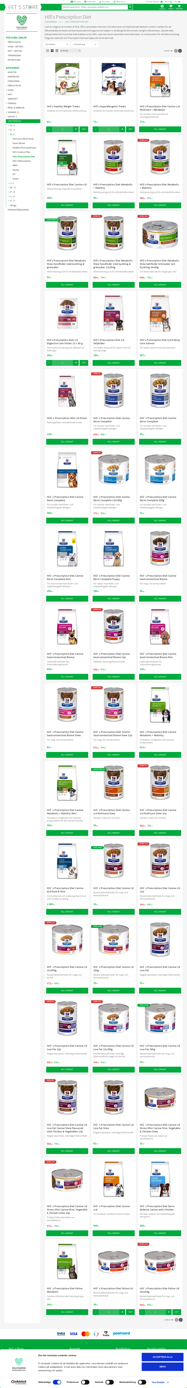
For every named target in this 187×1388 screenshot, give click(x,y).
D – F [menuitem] (12, 129)
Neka (163, 1366)
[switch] (85, 1382)
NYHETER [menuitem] (12, 72)
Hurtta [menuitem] (16, 169)
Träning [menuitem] (12, 103)
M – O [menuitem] (13, 187)
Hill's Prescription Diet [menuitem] (24, 156)
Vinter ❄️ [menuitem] (13, 116)
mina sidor (106, 2)
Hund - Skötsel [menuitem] (15, 46)
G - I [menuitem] (12, 134)
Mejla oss (77, 2)
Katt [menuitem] (10, 94)
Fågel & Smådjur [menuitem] (16, 107)
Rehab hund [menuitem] (14, 60)
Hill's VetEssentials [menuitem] (22, 161)
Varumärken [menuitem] (14, 121)
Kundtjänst (91, 2)
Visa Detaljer (158, 1382)
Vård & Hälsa (120, 2)
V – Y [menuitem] (12, 200)
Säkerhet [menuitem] (13, 99)
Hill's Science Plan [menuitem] (21, 152)
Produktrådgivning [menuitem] (18, 209)
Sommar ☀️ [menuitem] (13, 112)
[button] (171, 7)
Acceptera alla (163, 1357)
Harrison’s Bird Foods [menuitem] (23, 138)
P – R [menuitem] (12, 192)
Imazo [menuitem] (16, 178)
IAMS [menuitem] (15, 165)
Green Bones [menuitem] (19, 143)
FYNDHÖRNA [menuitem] (13, 81)
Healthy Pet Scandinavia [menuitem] (24, 147)
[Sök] (130, 7)
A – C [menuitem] (12, 125)
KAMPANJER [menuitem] (13, 76)
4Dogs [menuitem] (13, 205)
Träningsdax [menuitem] (14, 55)
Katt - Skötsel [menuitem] (15, 51)
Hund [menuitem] (10, 90)
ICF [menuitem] (14, 174)
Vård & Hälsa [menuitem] (14, 42)
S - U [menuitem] (12, 196)
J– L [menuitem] (12, 183)
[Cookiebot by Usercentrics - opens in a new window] (19, 1382)
